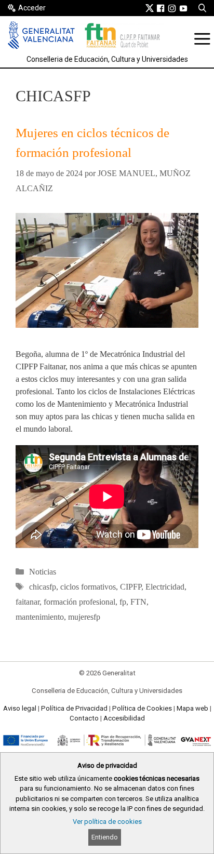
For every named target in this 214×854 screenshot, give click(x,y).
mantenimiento (40, 616)
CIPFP (130, 586)
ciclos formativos (88, 586)
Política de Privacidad (74, 708)
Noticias (42, 571)
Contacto (84, 718)
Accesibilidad (124, 718)
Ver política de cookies (107, 821)
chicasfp (42, 586)
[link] (149, 7)
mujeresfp (84, 616)
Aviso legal (19, 708)
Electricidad (164, 586)
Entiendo (104, 837)
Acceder (32, 8)
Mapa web (192, 708)
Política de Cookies (142, 708)
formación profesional (79, 601)
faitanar (27, 601)
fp (122, 601)
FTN (138, 601)
